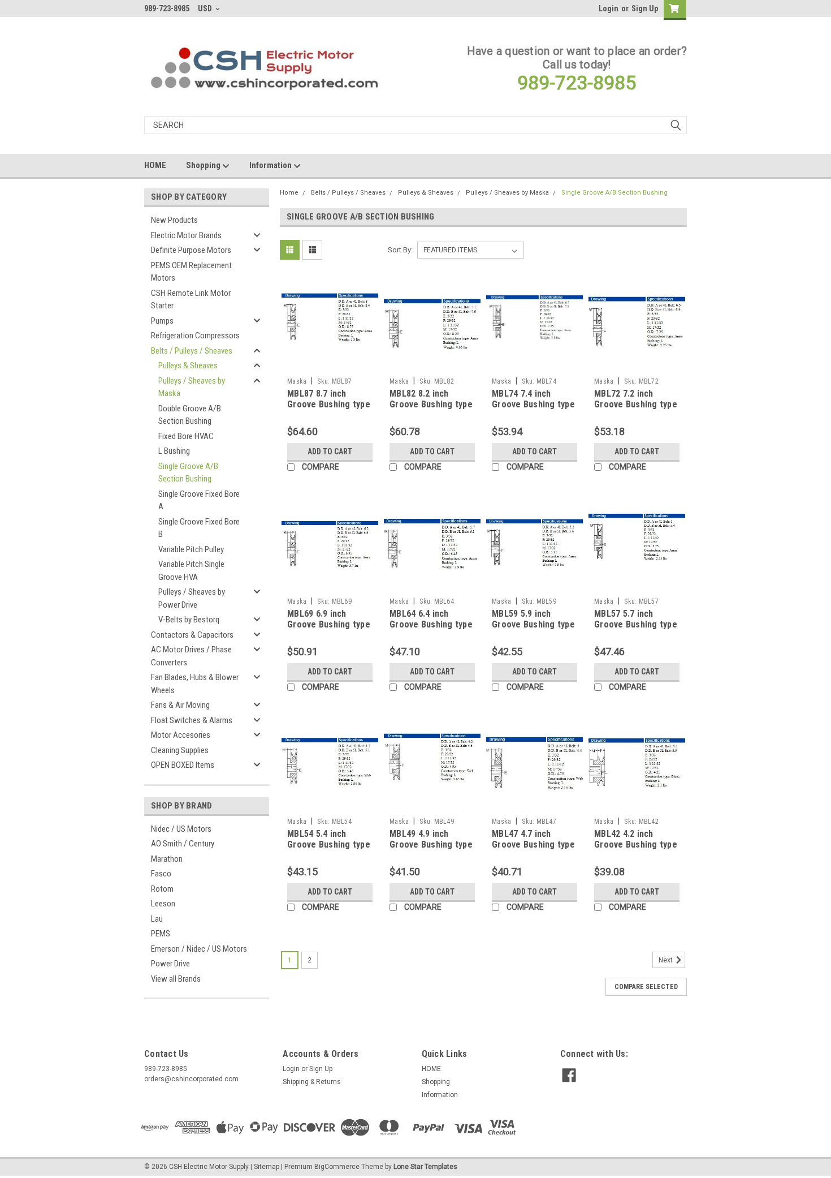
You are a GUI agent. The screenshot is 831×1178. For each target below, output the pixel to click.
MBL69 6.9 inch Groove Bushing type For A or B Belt (328, 625)
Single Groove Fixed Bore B (199, 528)
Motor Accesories (180, 735)
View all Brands (176, 979)
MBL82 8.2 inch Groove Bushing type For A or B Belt (431, 405)
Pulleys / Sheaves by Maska (191, 387)
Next (666, 960)
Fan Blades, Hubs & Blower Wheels (195, 683)
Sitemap (266, 1167)
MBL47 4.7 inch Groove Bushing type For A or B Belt (533, 845)
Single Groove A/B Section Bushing (188, 472)
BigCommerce (337, 1167)
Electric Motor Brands (186, 235)
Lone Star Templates (425, 1167)
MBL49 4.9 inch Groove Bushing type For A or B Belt (431, 845)
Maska (296, 381)
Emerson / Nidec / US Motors (199, 949)
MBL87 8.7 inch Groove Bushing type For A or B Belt (328, 405)
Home (289, 192)
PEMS (160, 933)
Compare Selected (646, 987)
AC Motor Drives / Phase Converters (191, 656)
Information (271, 165)
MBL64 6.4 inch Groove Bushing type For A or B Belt (431, 625)
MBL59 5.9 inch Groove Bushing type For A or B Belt (533, 625)
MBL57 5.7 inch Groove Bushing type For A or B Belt (635, 625)
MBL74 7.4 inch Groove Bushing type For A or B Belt (533, 405)
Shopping (204, 165)
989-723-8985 (576, 82)
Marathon (167, 859)
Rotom (162, 889)
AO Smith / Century (182, 844)
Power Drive (170, 963)
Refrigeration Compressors (195, 335)
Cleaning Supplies (180, 750)
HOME (155, 165)
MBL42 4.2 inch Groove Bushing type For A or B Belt (635, 845)
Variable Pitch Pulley (191, 549)
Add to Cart (330, 451)
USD (206, 8)
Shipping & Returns (312, 1082)
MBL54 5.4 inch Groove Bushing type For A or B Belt (328, 845)
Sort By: (400, 250)
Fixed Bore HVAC (186, 436)
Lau (157, 919)
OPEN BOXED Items (182, 765)
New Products (174, 220)
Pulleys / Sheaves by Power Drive (191, 598)
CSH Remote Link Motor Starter (191, 299)
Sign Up (644, 8)
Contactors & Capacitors (192, 635)
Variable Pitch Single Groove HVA (191, 570)
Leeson (163, 903)
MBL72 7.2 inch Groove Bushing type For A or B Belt (635, 405)
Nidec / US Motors (181, 829)
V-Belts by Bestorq (188, 619)
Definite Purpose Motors (191, 250)
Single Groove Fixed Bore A (199, 500)
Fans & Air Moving (180, 705)
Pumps (162, 321)
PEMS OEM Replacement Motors (191, 271)
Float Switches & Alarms (191, 720)
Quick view (330, 363)
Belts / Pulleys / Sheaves (191, 351)
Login (608, 8)
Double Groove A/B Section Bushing (189, 415)
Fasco (161, 874)
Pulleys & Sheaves (188, 365)
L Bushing (174, 451)
